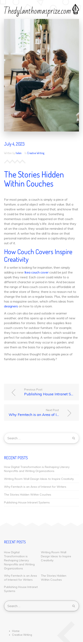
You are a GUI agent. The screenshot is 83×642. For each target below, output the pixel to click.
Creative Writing (35, 153)
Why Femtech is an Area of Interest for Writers (44, 412)
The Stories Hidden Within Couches (27, 494)
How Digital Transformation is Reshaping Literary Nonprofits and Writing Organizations (37, 469)
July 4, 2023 (14, 144)
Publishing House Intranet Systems (51, 392)
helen (19, 153)
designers (11, 306)
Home (16, 631)
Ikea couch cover (36, 272)
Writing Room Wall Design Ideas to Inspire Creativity (39, 479)
